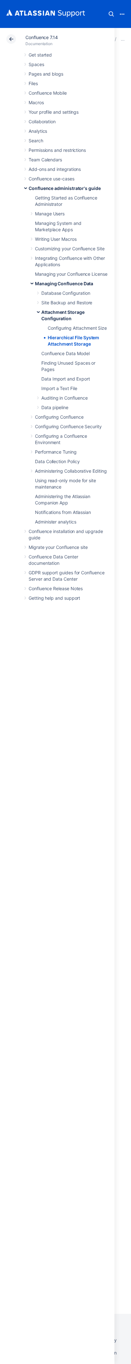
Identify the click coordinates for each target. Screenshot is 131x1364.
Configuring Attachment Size (77, 328)
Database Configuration (65, 293)
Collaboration (42, 121)
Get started (40, 54)
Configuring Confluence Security (68, 426)
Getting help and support (54, 598)
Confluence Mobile (48, 93)
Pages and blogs (46, 74)
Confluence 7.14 (41, 37)
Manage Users (50, 213)
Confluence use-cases (51, 178)
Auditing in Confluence (64, 398)
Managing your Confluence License (71, 274)
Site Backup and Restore (66, 302)
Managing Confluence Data (64, 283)
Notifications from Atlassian (63, 512)
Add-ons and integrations (55, 169)
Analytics (38, 131)
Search (111, 14)
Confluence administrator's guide (65, 188)
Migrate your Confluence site (58, 547)
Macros (36, 102)
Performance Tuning (56, 452)
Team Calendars (45, 159)
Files (33, 83)
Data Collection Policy (57, 461)
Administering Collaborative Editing (71, 471)
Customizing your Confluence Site (70, 248)
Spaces (36, 64)
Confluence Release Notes (56, 588)
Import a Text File (59, 388)
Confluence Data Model (65, 353)
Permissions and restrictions (57, 150)
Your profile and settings (54, 112)
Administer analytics (55, 521)
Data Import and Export (65, 379)
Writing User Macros (56, 239)
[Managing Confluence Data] (123, 39)
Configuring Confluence (59, 417)
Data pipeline (54, 407)
